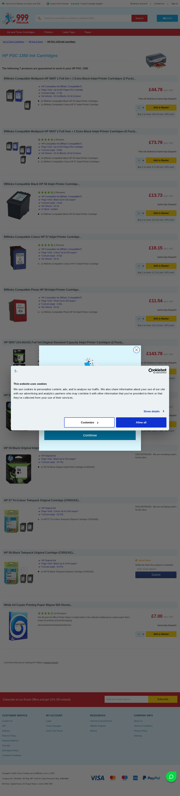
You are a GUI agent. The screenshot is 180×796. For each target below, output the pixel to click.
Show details (152, 411)
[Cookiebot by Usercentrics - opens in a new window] (151, 371)
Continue (90, 435)
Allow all (141, 422)
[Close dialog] (136, 350)
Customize (87, 422)
